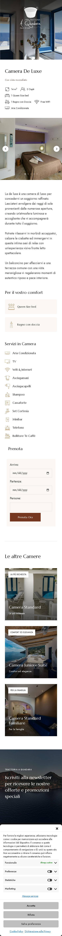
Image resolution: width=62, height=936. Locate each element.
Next (57, 149)
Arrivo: (14, 465)
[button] (57, 828)
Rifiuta (31, 915)
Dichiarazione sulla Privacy (38, 931)
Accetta (31, 906)
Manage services (30, 896)
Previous (5, 149)
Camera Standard (25, 607)
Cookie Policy (16, 931)
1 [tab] (25, 173)
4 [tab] (34, 173)
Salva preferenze (31, 924)
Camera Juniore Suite (28, 665)
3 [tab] (31, 173)
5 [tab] (37, 173)
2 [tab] (28, 173)
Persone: (15, 498)
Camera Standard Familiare (25, 721)
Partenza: (16, 481)
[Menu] (6, 16)
